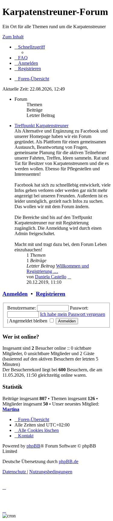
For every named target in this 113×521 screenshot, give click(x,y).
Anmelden (15, 294)
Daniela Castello (50, 276)
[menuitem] (21, 57)
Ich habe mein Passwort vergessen (72, 314)
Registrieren (50, 294)
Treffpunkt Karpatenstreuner (41, 125)
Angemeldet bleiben (29, 320)
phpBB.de (68, 461)
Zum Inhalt (13, 36)
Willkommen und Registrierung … (58, 268)
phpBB (33, 445)
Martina (10, 409)
